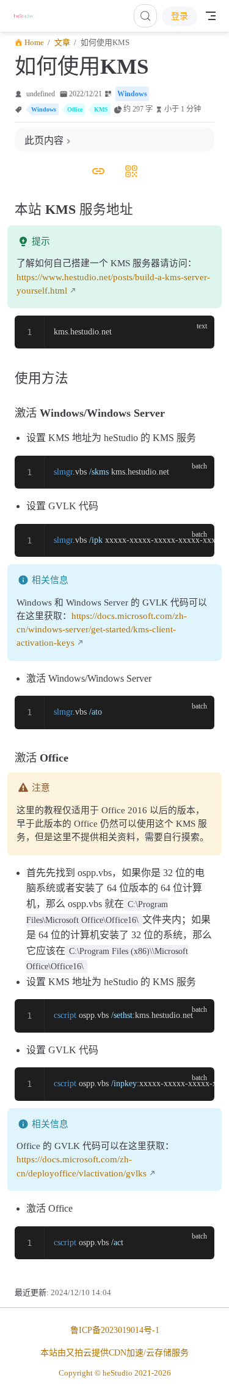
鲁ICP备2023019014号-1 (114, 1330)
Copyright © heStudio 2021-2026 (115, 1372)
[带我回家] (27, 16)
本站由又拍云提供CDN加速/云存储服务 (114, 1352)
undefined (40, 94)
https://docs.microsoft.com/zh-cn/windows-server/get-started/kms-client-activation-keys (101, 629)
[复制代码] (198, 332)
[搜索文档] (145, 15)
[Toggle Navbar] (210, 16)
